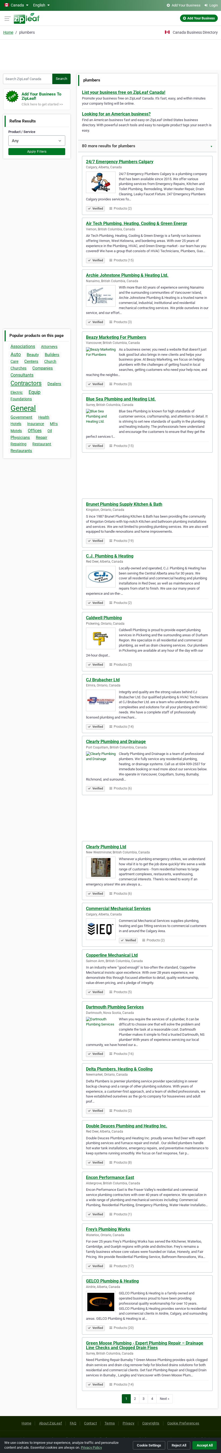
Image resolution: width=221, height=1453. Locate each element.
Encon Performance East (110, 1177)
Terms (110, 1423)
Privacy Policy (91, 1447)
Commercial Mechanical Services (118, 908)
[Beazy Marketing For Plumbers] (102, 358)
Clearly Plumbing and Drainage (116, 741)
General (23, 408)
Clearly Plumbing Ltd (106, 846)
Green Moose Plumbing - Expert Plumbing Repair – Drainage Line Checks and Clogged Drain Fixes (144, 1346)
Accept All (205, 1445)
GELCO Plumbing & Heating (112, 1281)
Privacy (128, 1423)
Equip (34, 392)
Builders (52, 354)
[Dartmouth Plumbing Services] (102, 1028)
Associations (23, 346)
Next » (164, 1399)
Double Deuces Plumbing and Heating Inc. (126, 1126)
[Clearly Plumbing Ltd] (102, 868)
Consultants (22, 375)
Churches (18, 368)
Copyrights (151, 1423)
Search (61, 79)
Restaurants (21, 450)
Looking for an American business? (116, 114)
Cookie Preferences (183, 1423)
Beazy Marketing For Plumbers (116, 337)
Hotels (16, 424)
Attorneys (49, 346)
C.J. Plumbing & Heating (109, 556)
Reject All (179, 1445)
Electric (17, 392)
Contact (90, 1423)
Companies (42, 368)
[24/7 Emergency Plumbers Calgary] (102, 183)
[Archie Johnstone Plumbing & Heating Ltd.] (102, 296)
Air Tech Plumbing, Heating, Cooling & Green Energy (136, 223)
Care (14, 361)
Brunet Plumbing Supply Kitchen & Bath (124, 504)
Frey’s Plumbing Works (108, 1229)
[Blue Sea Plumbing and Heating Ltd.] (102, 420)
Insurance (35, 424)
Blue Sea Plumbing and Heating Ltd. (121, 399)
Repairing (18, 444)
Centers (31, 361)
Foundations (21, 399)
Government (21, 417)
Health (43, 417)
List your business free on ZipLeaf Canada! (123, 92)
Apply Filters (37, 151)
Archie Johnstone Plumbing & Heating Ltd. (127, 275)
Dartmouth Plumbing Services (115, 1007)
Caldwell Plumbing (104, 617)
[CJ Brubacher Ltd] (102, 701)
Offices (35, 430)
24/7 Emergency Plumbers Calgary (119, 161)
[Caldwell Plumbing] (102, 639)
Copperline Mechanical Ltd (112, 955)
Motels (16, 431)
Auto (16, 354)
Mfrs (54, 424)
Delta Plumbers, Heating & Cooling (119, 1069)
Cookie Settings (149, 1445)
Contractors (26, 383)
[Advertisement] (110, 54)
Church (50, 361)
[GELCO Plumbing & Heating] (102, 1302)
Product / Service (21, 132)
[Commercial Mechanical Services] (102, 930)
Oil (49, 431)
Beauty (33, 354)
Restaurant (41, 444)
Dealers (54, 383)
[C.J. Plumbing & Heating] (102, 577)
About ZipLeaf (50, 1423)
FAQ (73, 1423)
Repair (41, 437)
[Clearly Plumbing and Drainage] (102, 763)
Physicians (20, 437)
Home (8, 32)
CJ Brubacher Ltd (103, 679)
